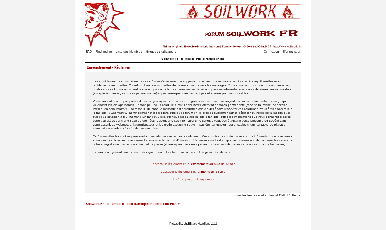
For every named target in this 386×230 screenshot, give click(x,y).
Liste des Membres (129, 51)
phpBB (188, 223)
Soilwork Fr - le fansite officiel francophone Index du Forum (133, 204)
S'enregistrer (291, 51)
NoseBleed (204, 223)
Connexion (271, 51)
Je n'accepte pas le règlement (193, 179)
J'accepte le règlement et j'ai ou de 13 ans (193, 163)
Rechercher (104, 51)
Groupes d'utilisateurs (161, 51)
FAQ (89, 51)
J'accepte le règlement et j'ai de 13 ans (193, 171)
